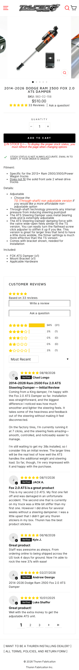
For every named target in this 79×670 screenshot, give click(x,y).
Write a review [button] (39, 303)
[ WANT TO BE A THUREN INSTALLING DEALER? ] (37, 646)
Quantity (39, 119)
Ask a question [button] (40, 313)
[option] (39, 47)
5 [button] (47, 82)
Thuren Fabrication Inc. (39, 667)
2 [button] (37, 82)
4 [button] (44, 82)
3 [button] (40, 82)
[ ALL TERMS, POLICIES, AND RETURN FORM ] (35, 651)
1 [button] (33, 82)
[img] (30, 373)
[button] (18, 105)
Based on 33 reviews (23, 297)
